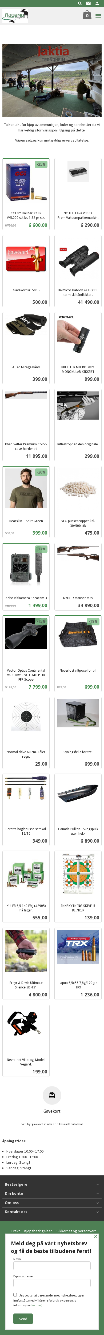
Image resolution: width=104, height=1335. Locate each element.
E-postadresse (23, 1276)
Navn (17, 1259)
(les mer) (36, 1305)
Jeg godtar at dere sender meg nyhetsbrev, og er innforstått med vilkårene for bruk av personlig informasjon (48, 1300)
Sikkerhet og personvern (77, 1231)
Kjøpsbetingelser (38, 1231)
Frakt (15, 1231)
